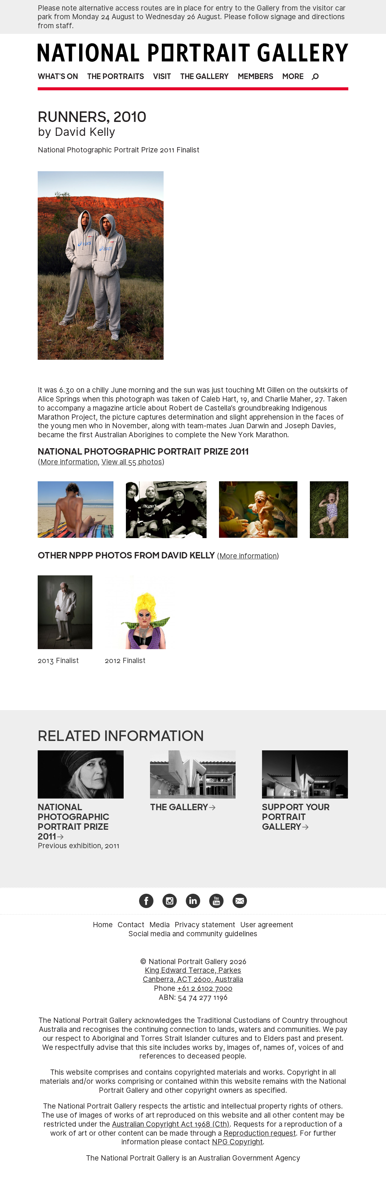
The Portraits (115, 76)
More (293, 76)
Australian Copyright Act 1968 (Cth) (171, 1124)
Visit (162, 76)
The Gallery (204, 76)
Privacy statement (205, 924)
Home (103, 924)
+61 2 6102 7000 (205, 988)
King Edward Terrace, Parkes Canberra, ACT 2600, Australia (193, 975)
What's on (58, 76)
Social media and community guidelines (193, 933)
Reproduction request (260, 1133)
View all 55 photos (131, 462)
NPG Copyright (237, 1142)
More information (69, 462)
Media (159, 924)
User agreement (266, 924)
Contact (131, 924)
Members (255, 76)
